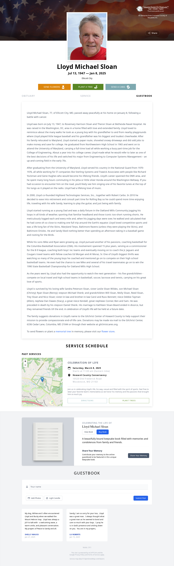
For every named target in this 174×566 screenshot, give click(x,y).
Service (85, 95)
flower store (108, 331)
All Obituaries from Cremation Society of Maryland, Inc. (152, 17)
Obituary (28, 95)
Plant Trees (129, 400)
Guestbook (144, 95)
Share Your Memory (138, 455)
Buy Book (102, 432)
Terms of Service (94, 555)
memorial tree (63, 331)
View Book (88, 432)
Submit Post (141, 498)
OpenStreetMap (89, 559)
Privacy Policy (80, 555)
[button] (42, 379)
